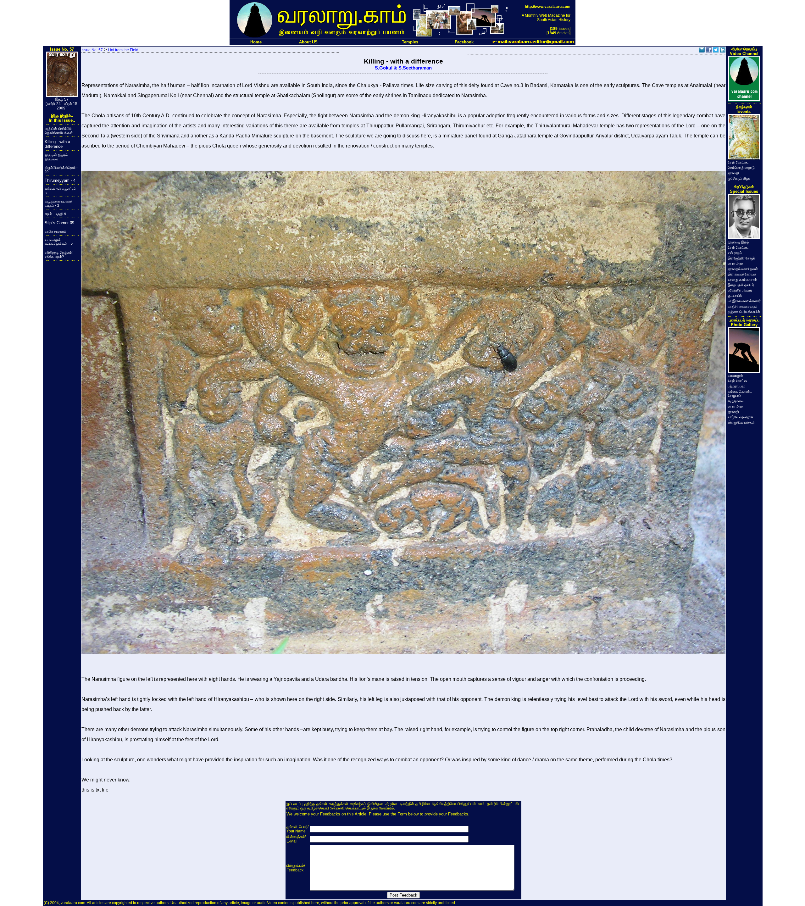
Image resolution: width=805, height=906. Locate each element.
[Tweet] (716, 50)
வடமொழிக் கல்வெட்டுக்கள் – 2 (59, 242)
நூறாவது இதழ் (738, 242)
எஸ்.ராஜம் (735, 253)
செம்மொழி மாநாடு (741, 168)
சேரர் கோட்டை (738, 162)
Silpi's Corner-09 (59, 222)
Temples (410, 42)
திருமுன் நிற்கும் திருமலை (56, 157)
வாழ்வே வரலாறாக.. (741, 417)
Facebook (464, 42)
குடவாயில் (735, 295)
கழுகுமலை (735, 401)
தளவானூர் (735, 375)
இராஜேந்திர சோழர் (741, 258)
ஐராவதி (733, 173)
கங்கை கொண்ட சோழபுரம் (740, 393)
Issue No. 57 (92, 50)
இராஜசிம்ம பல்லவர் (741, 422)
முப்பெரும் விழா (739, 178)
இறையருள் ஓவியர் (741, 285)
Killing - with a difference (57, 144)
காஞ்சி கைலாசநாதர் (743, 306)
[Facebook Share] (709, 50)
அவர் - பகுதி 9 (55, 214)
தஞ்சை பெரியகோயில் (744, 312)
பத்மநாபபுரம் (736, 386)
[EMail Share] (702, 50)
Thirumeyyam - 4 (60, 180)
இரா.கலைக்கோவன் (742, 274)
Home (256, 42)
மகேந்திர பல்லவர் (740, 290)
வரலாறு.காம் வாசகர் (742, 279)
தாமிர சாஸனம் (55, 231)
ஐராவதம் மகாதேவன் (743, 269)
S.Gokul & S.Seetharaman (403, 67)
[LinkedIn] (722, 50)
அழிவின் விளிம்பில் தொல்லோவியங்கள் (59, 131)
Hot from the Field (123, 50)
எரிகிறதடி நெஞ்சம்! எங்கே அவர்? (59, 254)
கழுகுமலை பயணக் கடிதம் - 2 (59, 203)
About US (308, 42)
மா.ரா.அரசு (735, 263)
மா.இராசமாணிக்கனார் (744, 301)
